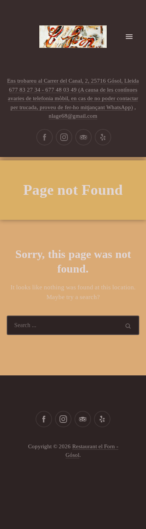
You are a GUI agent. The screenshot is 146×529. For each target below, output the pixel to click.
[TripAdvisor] (83, 137)
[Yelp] (103, 137)
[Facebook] (44, 137)
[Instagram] (64, 137)
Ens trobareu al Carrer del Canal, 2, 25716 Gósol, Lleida (73, 81)
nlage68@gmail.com (73, 116)
